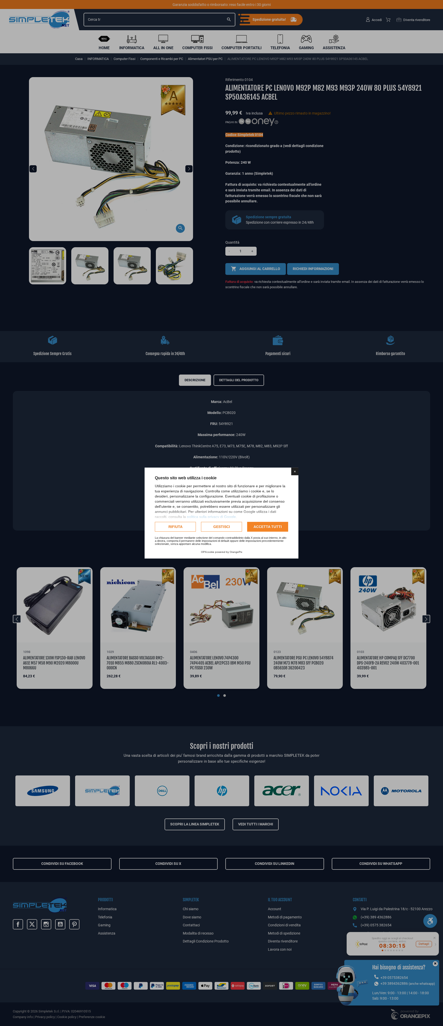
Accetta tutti (268, 527)
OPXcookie (207, 552)
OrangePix (236, 552)
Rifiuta (175, 527)
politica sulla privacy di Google (211, 517)
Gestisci (221, 527)
